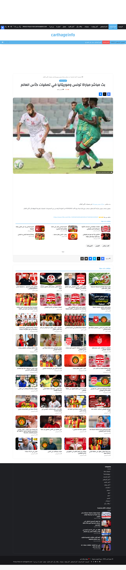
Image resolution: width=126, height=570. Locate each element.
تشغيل (64, 26)
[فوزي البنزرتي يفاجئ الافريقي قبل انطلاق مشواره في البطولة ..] (75, 279)
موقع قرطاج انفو (84, 559)
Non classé (107, 471)
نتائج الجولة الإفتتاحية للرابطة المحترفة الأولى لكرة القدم (100, 288)
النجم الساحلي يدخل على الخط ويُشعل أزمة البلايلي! (59, 228)
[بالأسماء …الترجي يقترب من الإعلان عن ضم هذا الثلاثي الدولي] (51, 320)
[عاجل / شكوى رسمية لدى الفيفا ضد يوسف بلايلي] (75, 401)
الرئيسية (121, 26)
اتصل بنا (58, 26)
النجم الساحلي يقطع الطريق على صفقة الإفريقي (76, 389)
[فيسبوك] (108, 94)
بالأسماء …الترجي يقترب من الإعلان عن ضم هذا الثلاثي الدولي (51, 328)
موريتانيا (89, 246)
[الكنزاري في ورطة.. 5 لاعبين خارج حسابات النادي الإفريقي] (75, 340)
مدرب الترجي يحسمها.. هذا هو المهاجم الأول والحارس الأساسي (27, 369)
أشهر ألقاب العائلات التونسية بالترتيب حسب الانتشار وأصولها (90, 538)
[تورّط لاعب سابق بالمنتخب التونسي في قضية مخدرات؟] (51, 401)
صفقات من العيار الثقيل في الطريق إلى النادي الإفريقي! (76, 452)
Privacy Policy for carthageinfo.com (35, 26)
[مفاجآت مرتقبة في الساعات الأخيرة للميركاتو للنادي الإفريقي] (105, 229)
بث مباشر (105, 246)
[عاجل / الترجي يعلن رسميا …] (72, 236)
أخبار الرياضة (113, 26)
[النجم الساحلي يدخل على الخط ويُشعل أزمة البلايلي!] (72, 229)
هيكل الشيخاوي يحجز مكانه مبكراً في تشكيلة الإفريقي (52, 349)
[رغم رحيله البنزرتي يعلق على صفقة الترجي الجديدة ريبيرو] (100, 443)
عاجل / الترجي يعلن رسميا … (60, 234)
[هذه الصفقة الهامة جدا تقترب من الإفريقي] (100, 360)
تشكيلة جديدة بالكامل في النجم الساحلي (75, 328)
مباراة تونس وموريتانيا (98, 204)
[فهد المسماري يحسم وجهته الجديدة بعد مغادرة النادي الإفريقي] (100, 422)
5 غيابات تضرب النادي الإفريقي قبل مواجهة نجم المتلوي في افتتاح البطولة (76, 308)
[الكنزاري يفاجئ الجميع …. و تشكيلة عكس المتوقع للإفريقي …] (26, 279)
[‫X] (104, 94)
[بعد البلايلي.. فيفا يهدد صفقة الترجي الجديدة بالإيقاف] (51, 381)
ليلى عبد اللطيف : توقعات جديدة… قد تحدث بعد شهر (90, 546)
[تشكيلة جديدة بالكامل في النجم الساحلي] (75, 320)
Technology (106, 474)
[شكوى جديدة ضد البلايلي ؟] (75, 422)
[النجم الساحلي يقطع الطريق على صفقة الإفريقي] (75, 381)
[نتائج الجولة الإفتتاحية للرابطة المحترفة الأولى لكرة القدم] (100, 279)
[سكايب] (94, 258)
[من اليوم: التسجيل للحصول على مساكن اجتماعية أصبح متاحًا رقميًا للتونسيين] (106, 523)
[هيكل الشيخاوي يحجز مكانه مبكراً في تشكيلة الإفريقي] (51, 340)
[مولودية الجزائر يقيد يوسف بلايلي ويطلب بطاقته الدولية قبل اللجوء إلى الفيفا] (26, 299)
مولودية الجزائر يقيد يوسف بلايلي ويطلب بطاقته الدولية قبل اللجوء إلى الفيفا (27, 308)
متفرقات (87, 26)
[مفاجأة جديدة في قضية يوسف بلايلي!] (26, 401)
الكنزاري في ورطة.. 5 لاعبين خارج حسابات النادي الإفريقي (76, 349)
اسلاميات (107, 487)
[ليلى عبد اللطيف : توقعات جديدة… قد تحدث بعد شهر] (106, 547)
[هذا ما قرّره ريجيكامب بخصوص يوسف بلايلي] (26, 340)
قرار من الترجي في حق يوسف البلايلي (52, 368)
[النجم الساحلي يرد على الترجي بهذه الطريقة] (40, 229)
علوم (108, 495)
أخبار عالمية (71, 26)
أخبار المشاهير (103, 26)
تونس (97, 246)
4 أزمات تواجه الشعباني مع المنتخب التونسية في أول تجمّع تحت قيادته (28, 328)
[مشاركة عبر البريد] (86, 258)
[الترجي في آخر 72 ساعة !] (26, 443)
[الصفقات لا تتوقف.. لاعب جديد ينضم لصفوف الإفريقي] (100, 340)
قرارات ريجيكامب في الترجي (55, 451)
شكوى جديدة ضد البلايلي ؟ (79, 429)
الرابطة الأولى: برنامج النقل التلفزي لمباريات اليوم (51, 288)
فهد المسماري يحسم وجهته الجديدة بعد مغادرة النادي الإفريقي (100, 430)
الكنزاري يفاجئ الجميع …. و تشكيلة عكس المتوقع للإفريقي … (26, 288)
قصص (108, 498)
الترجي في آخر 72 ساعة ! (31, 451)
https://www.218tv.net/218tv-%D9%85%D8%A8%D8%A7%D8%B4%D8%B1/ (75, 217)
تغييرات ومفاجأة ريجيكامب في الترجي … (27, 389)
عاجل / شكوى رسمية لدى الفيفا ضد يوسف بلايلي (77, 410)
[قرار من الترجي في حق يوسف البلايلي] (51, 360)
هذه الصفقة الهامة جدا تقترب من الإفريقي (101, 369)
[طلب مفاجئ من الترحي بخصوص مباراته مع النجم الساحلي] (100, 320)
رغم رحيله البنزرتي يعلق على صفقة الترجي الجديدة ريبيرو (99, 452)
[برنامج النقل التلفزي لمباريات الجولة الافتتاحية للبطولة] (100, 299)
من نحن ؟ (51, 26)
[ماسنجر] (100, 94)
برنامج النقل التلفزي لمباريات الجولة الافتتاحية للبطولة (101, 308)
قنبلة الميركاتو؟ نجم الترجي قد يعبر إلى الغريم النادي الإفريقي (100, 389)
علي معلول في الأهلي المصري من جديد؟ (51, 429)
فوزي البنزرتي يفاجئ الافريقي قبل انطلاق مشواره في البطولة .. (75, 288)
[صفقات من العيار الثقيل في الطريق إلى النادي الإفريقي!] (75, 443)
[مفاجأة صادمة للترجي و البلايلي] (40, 236)
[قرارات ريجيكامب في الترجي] (51, 443)
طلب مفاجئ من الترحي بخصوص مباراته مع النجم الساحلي (99, 328)
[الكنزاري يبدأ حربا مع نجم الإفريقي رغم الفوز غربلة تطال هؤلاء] (105, 236)
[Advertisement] (63, 12)
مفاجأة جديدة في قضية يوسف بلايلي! (27, 409)
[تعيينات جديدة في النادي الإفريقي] (51, 299)
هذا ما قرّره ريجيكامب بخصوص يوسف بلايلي (27, 349)
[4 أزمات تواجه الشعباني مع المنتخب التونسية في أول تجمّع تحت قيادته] (26, 320)
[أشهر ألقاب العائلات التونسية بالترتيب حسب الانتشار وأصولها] (106, 539)
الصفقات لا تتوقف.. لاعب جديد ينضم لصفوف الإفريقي (101, 349)
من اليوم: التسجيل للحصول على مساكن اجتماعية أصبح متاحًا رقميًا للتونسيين (91, 523)
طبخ (109, 493)
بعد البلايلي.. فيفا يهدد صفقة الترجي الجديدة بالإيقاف (52, 389)
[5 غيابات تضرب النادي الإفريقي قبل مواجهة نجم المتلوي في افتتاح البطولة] (75, 299)
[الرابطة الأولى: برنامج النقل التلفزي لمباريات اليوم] (51, 279)
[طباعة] (82, 258)
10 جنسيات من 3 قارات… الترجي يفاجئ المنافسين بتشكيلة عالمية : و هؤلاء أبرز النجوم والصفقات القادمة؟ (27, 431)
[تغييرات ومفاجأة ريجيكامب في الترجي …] (26, 381)
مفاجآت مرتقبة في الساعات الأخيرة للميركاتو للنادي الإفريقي (91, 228)
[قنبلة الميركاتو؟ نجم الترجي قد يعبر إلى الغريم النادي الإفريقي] (100, 381)
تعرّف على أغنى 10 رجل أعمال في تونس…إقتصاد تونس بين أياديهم (91, 531)
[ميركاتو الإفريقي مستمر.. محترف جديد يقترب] (100, 401)
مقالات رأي (79, 26)
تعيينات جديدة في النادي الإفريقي (53, 307)
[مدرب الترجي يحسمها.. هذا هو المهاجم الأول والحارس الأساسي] (26, 360)
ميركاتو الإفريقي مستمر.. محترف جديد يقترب (100, 410)
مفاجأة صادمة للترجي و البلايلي (26, 234)
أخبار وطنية (95, 26)
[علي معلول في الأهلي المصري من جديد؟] (51, 422)
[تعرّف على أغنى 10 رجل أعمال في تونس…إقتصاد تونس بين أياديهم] (106, 532)
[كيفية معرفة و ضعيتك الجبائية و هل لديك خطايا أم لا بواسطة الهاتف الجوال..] (106, 515)
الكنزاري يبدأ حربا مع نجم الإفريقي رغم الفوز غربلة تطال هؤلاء (91, 235)
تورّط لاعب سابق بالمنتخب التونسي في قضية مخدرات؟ (52, 410)
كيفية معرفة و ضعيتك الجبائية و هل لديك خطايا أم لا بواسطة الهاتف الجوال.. (90, 515)
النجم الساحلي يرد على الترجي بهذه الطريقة (25, 228)
